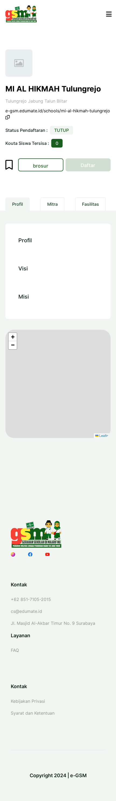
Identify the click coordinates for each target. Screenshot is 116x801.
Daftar (96, 166)
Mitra (52, 204)
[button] (13, 337)
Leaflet (103, 435)
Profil (17, 204)
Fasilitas (90, 204)
